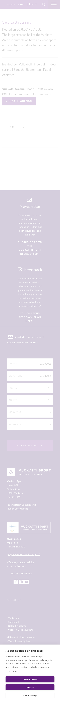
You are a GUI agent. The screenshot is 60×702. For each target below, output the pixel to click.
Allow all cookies (30, 679)
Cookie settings (30, 695)
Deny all (30, 687)
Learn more (11, 671)
